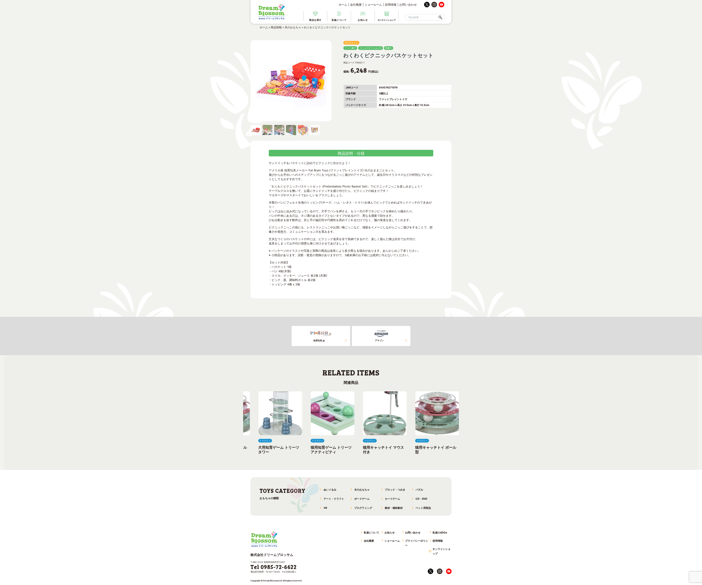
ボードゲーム (362, 498)
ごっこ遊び (350, 48)
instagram (434, 4)
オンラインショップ (441, 551)
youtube (441, 4)
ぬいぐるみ (330, 489)
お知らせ (389, 532)
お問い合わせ (408, 4)
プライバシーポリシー (416, 543)
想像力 (388, 48)
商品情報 (276, 27)
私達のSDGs (440, 532)
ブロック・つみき (395, 489)
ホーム (343, 4)
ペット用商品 (423, 507)
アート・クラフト (334, 498)
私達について (371, 532)
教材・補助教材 (394, 507)
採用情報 (391, 4)
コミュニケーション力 (371, 48)
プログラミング (363, 507)
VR (325, 507)
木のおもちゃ (293, 27)
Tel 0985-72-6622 (273, 566)
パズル (419, 489)
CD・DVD (421, 498)
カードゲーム (392, 498)
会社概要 (356, 4)
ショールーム (373, 4)
